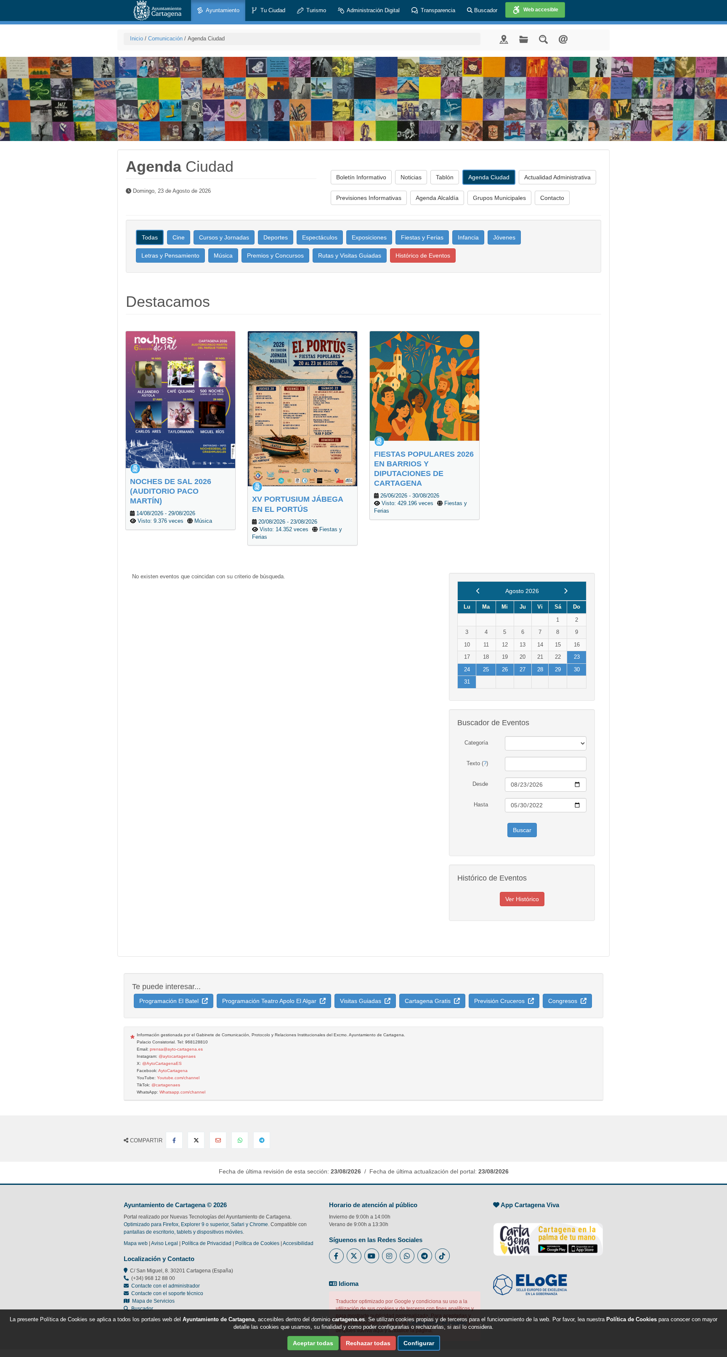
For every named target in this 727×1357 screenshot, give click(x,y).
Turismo (315, 10)
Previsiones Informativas (368, 197)
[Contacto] (563, 39)
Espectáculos (319, 237)
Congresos (564, 1001)
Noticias (411, 177)
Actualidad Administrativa (557, 177)
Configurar (418, 1343)
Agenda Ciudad (488, 177)
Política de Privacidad (206, 1243)
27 (522, 669)
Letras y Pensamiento (170, 255)
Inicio (136, 38)
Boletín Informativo (361, 177)
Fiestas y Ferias (422, 237)
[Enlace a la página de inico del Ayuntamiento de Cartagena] (157, 10)
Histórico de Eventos (422, 255)
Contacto (552, 197)
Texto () (477, 763)
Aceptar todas (313, 1343)
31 (467, 681)
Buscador (484, 10)
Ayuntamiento (221, 10)
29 (558, 669)
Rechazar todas (368, 1343)
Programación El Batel (170, 1001)
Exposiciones (369, 237)
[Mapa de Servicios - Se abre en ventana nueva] (503, 39)
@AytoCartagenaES (162, 1063)
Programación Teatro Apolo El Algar (271, 1001)
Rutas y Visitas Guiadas (349, 255)
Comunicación (165, 38)
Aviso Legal (164, 1243)
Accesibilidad (298, 1243)
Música (223, 255)
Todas (150, 237)
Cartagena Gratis (429, 1001)
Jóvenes (504, 237)
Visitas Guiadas (362, 1001)
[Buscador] (543, 39)
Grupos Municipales (499, 197)
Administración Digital (372, 10)
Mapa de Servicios (152, 1301)
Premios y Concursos (275, 255)
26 (505, 669)
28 (540, 669)
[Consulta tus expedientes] (523, 39)
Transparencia (437, 10)
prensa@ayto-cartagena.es (176, 1049)
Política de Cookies (257, 1243)
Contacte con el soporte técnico (167, 1293)
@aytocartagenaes (177, 1056)
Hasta (481, 804)
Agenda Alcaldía (437, 197)
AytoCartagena (173, 1070)
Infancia (468, 237)
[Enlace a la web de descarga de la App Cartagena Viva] (548, 1235)
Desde (480, 784)
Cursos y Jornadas (224, 237)
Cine (178, 237)
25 (486, 669)
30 (577, 669)
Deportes (275, 237)
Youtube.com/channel (178, 1077)
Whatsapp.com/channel (182, 1092)
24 (467, 669)
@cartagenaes (165, 1085)
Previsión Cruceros (501, 1001)
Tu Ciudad (272, 10)
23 (577, 657)
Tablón (445, 177)
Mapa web (136, 1243)
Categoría (476, 743)
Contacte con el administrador (165, 1286)
